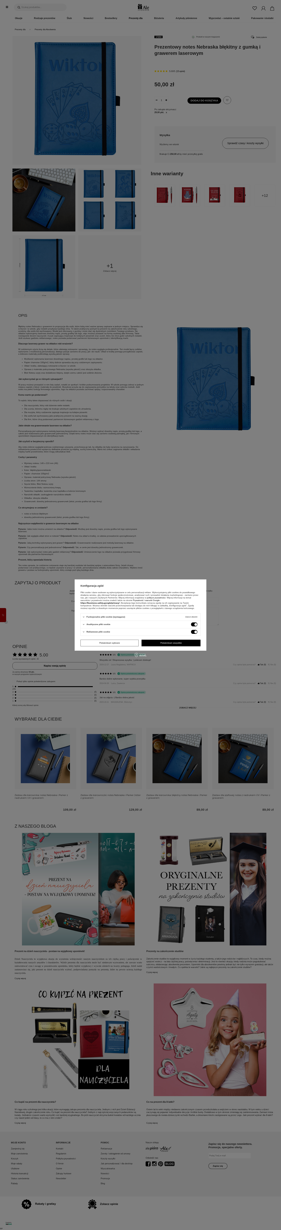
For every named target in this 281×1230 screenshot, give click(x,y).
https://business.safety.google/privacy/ (100, 603)
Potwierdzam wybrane (109, 643)
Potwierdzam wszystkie (171, 643)
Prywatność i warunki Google (146, 600)
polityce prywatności (156, 597)
